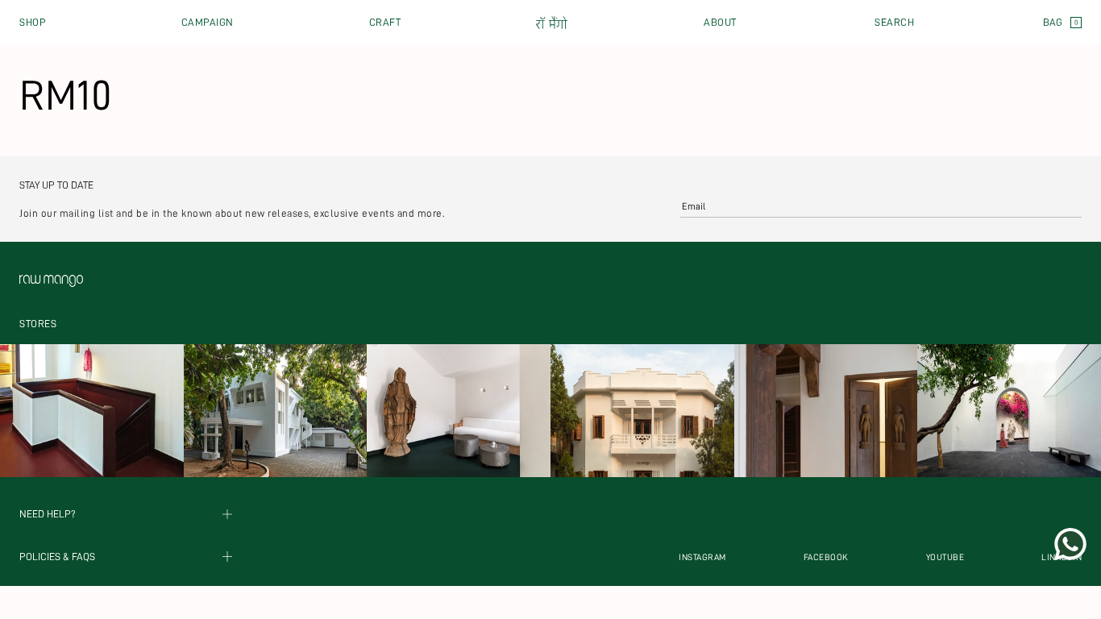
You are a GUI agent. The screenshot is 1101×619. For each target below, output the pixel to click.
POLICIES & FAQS (57, 556)
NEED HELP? (47, 514)
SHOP (32, 22)
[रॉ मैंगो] (552, 23)
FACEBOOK (826, 557)
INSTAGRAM (702, 557)
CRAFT (385, 22)
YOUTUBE (945, 557)
